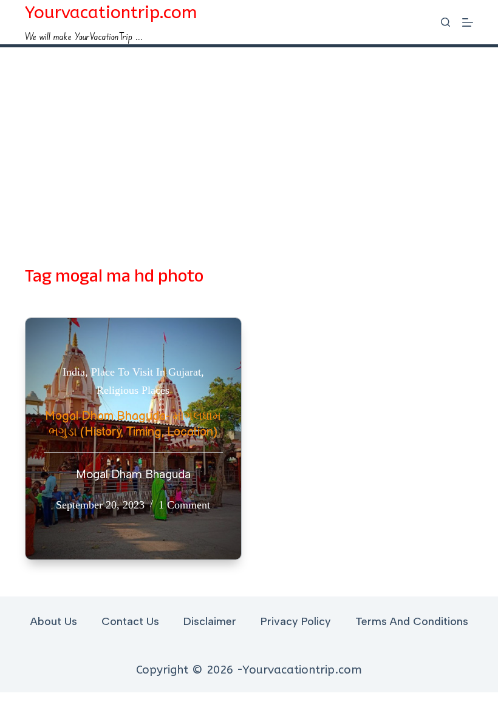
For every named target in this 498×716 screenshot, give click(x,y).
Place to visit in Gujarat (146, 372)
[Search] (445, 22)
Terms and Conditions (411, 621)
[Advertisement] (249, 138)
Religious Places (133, 390)
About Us (53, 621)
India (74, 372)
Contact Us (130, 621)
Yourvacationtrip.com (111, 12)
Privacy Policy (296, 621)
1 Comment (184, 505)
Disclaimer (209, 621)
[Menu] (467, 22)
